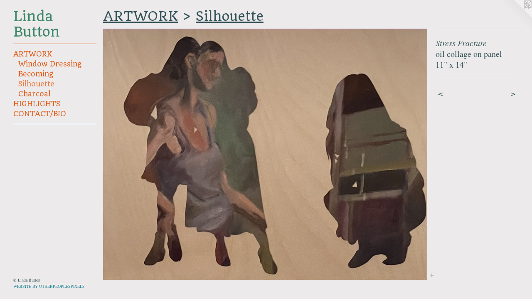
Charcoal (34, 94)
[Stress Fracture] (265, 154)
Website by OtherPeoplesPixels (49, 286)
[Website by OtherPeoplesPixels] (515, 16)
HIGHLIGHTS (36, 104)
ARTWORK (32, 54)
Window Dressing (49, 64)
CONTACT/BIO (39, 114)
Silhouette (36, 84)
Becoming (35, 74)
